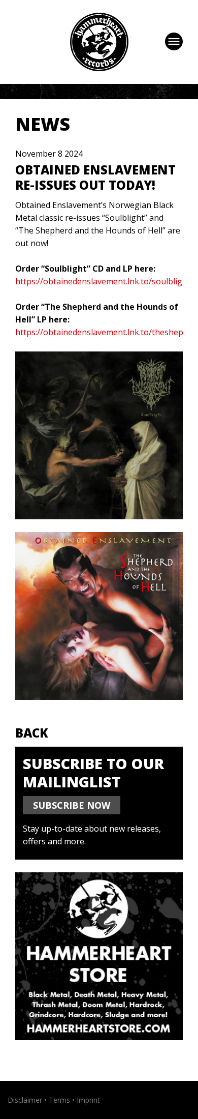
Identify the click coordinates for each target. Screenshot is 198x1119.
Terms (59, 1100)
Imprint (88, 1100)
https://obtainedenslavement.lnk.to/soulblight (102, 281)
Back (31, 732)
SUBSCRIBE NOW (71, 805)
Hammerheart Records (99, 42)
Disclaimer (25, 1100)
